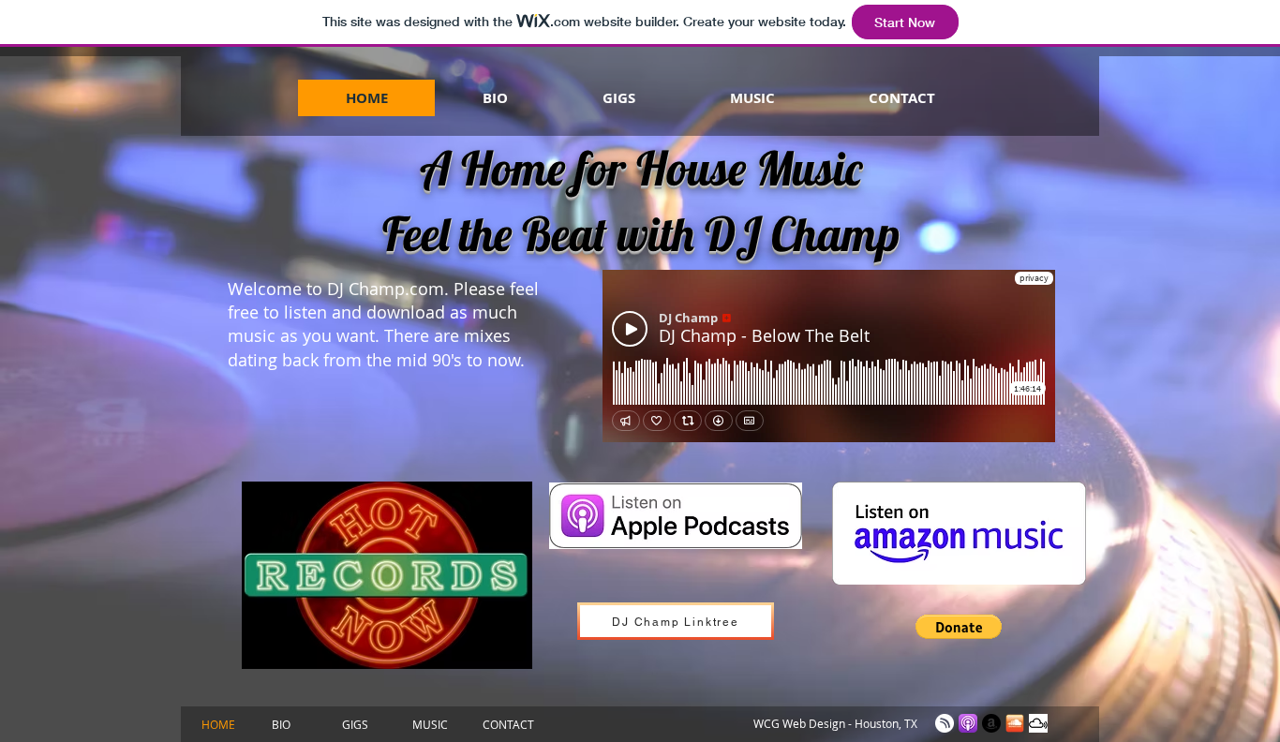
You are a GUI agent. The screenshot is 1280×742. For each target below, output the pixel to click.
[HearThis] (944, 723)
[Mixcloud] (1038, 723)
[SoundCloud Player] (829, 356)
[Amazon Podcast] (991, 723)
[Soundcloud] (1014, 723)
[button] (958, 627)
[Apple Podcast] (968, 723)
